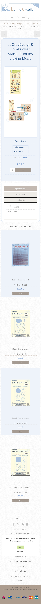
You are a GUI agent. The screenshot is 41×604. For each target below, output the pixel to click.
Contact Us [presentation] (20, 200)
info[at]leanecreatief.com (20, 533)
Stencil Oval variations (20, 349)
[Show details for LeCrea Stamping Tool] (20, 254)
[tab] (20, 188)
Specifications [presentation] (20, 189)
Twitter (18, 524)
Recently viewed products (20, 576)
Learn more (20, 551)
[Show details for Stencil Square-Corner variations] (20, 462)
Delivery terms (20, 556)
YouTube (27, 524)
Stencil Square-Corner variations (20, 487)
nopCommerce (24, 587)
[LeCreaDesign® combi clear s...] (4, 34)
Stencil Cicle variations (20, 418)
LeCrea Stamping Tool (20, 280)
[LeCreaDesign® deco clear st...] (37, 34)
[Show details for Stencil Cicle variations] (20, 392)
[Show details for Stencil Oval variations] (20, 323)
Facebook (13, 524)
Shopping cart (23, 17)
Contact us (20, 566)
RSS (22, 524)
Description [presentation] (20, 194)
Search (20, 580)
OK (20, 547)
